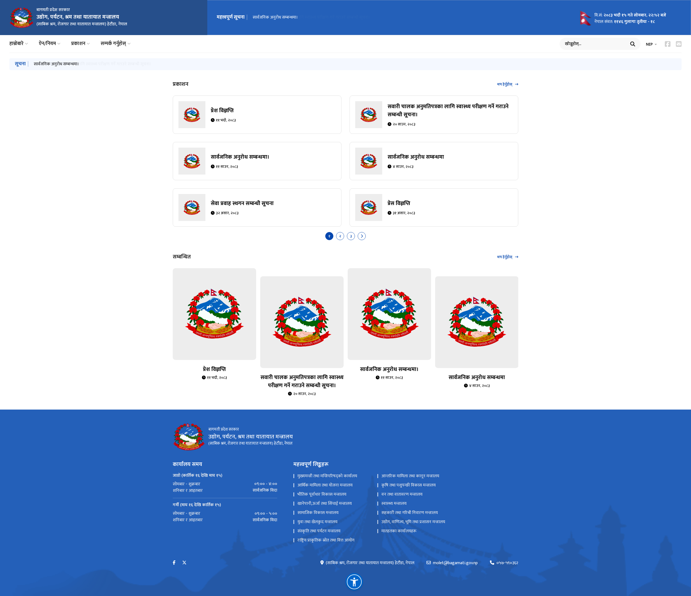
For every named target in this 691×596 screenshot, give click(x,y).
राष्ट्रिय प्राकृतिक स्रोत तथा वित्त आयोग (325, 540)
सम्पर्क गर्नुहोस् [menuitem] (113, 43)
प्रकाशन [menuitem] (78, 43)
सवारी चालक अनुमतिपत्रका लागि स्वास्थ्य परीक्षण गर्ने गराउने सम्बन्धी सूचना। (448, 110)
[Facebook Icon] (667, 44)
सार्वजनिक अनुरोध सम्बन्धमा (416, 157)
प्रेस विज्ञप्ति (399, 203)
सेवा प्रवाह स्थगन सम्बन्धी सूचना (242, 203)
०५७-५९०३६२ (507, 563)
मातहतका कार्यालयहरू (398, 531)
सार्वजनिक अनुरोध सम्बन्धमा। (275, 17)
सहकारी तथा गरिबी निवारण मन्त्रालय (409, 512)
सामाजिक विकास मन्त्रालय (317, 512)
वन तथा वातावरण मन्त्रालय (401, 494)
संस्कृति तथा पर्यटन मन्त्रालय (318, 531)
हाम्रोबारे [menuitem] (16, 43)
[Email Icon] (679, 44)
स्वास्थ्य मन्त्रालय (394, 503)
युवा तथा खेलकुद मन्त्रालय (317, 522)
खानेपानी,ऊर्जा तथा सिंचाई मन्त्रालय (324, 503)
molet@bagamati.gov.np (455, 563)
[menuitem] (225, 484)
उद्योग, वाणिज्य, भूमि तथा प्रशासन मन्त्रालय (413, 522)
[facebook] (174, 563)
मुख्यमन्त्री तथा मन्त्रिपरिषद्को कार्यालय (327, 476)
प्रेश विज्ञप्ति (222, 110)
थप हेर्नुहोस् (504, 84)
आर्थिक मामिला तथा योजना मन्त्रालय (325, 485)
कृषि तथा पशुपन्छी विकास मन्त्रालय (408, 485)
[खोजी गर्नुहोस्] (632, 44)
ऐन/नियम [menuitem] (47, 43)
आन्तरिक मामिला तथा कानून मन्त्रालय (410, 476)
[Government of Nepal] (21, 17)
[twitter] (184, 563)
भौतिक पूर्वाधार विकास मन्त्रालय (321, 494)
